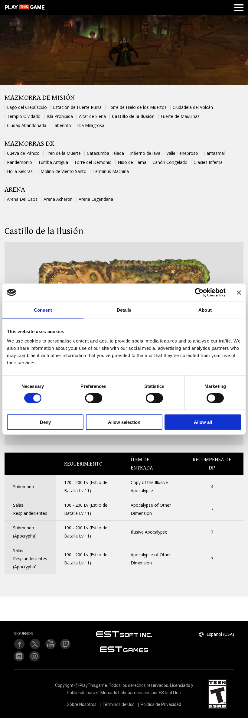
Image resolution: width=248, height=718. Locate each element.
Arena (15, 190)
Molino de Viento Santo (63, 171)
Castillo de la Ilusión (133, 116)
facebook (19, 643)
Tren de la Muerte (63, 153)
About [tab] (205, 309)
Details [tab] (124, 309)
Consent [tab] (43, 309)
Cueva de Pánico (23, 153)
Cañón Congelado (170, 162)
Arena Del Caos (22, 199)
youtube (50, 643)
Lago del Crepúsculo (27, 107)
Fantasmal (214, 153)
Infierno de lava (145, 153)
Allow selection (124, 422)
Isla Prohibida (60, 116)
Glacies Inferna (208, 162)
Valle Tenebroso (182, 153)
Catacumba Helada (105, 153)
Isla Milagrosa (90, 125)
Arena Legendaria (96, 199)
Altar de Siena (92, 116)
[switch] (93, 398)
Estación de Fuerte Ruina (77, 107)
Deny (45, 422)
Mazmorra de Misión (40, 98)
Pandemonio (19, 162)
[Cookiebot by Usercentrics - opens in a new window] (199, 292)
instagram (34, 656)
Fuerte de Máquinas (180, 116)
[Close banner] (239, 292)
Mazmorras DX (29, 144)
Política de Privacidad (161, 704)
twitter (65, 643)
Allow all (203, 422)
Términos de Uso (119, 704)
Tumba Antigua (53, 162)
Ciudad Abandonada (26, 125)
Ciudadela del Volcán (193, 107)
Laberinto (61, 125)
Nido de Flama (132, 162)
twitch (34, 643)
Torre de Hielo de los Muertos (137, 107)
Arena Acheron (58, 199)
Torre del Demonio (93, 162)
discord (19, 656)
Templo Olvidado (24, 116)
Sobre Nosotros (81, 704)
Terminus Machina (111, 171)
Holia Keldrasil (20, 171)
